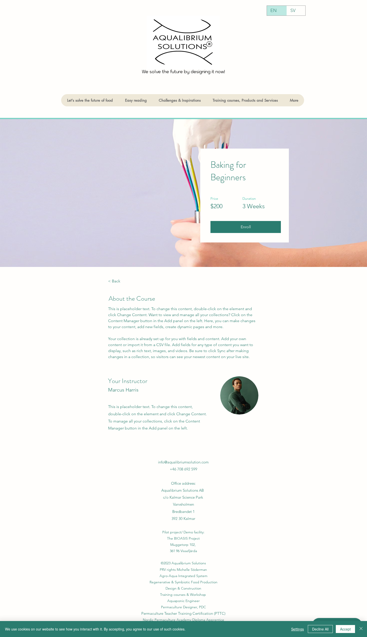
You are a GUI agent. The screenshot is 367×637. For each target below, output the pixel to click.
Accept (345, 629)
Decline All (320, 629)
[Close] (361, 629)
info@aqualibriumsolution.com (183, 462)
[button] (245, 227)
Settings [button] (297, 629)
